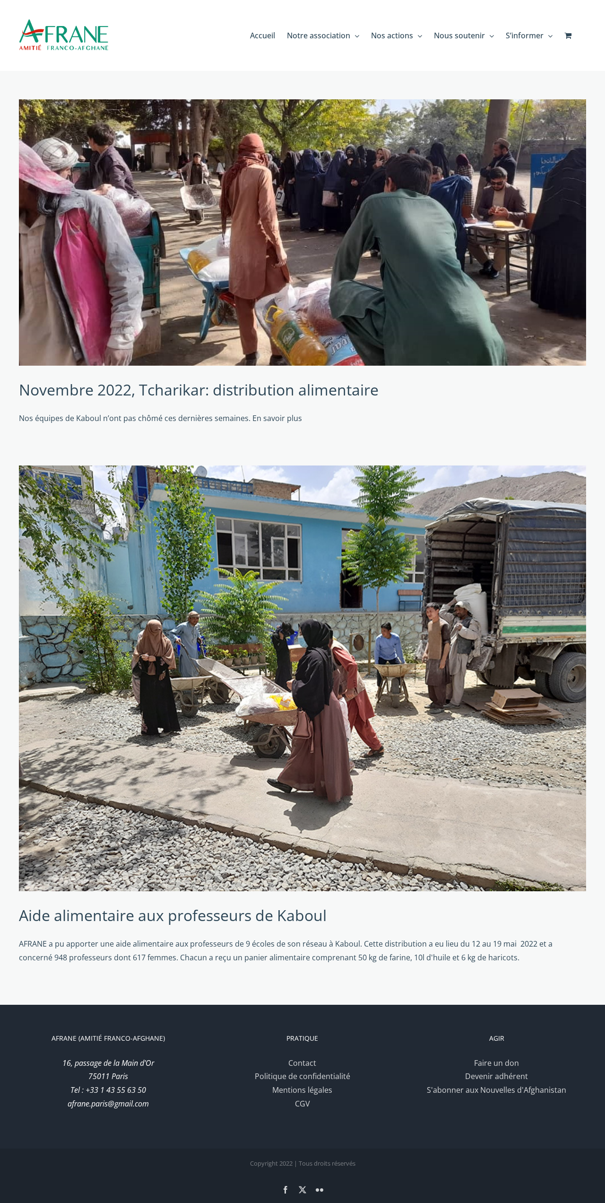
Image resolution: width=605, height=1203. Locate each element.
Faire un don (496, 1063)
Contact (302, 1063)
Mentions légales (302, 1090)
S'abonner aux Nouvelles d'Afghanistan (496, 1090)
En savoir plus (277, 418)
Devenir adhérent (496, 1076)
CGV (302, 1103)
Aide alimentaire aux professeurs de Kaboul (173, 915)
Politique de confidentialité (302, 1076)
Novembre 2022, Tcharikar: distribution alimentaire (199, 389)
